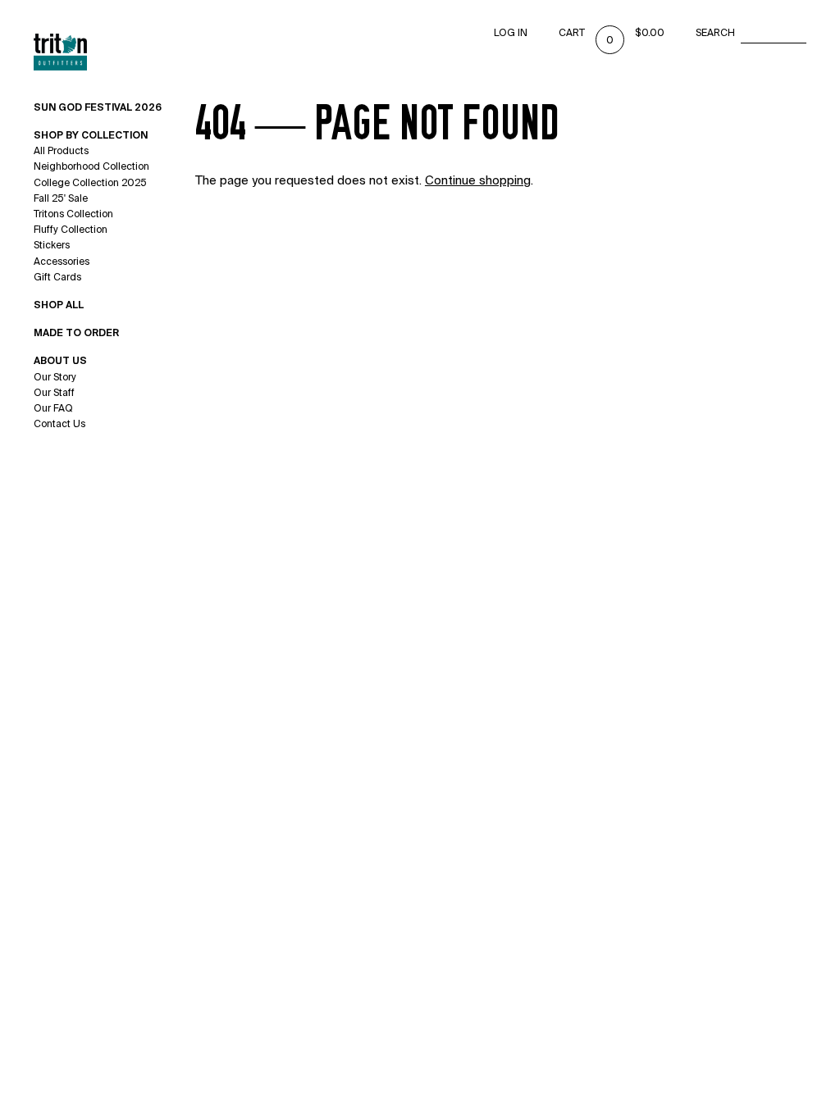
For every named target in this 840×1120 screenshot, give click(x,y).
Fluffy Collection (70, 229)
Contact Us (59, 423)
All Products (61, 150)
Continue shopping (478, 180)
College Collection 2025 (90, 182)
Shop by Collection (91, 135)
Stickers (52, 245)
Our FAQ (53, 408)
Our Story (55, 377)
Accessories (61, 261)
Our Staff (54, 392)
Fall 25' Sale (61, 198)
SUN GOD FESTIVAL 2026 (98, 107)
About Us (60, 360)
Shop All (59, 305)
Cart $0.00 (611, 32)
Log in (510, 32)
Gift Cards (57, 277)
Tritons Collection (73, 214)
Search (715, 32)
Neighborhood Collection (91, 166)
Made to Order (76, 332)
